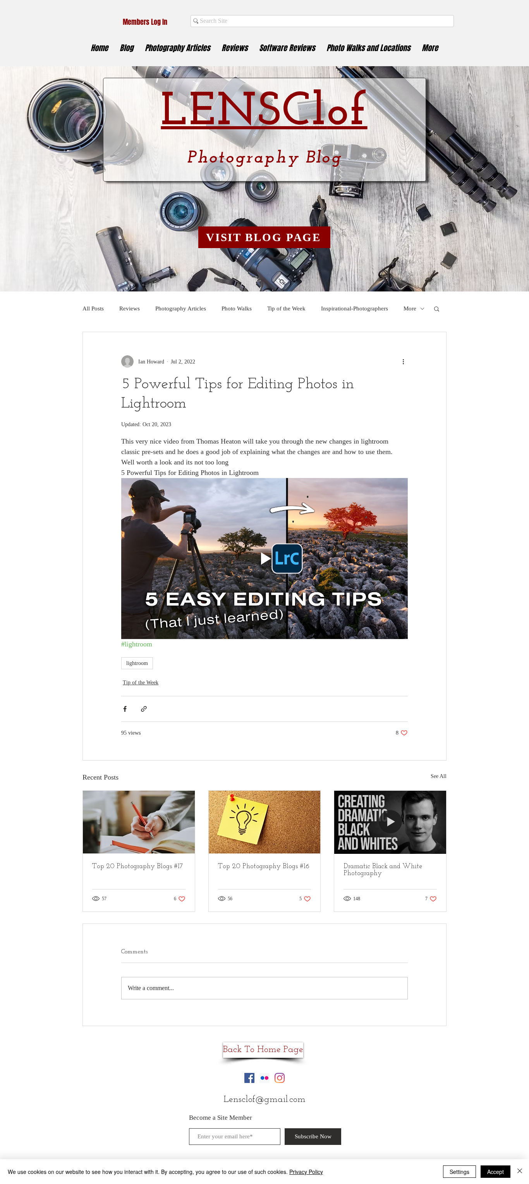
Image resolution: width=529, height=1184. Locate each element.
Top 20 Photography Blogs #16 (263, 866)
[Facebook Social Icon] (249, 1078)
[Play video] (264, 558)
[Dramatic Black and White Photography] (390, 822)
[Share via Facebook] (125, 709)
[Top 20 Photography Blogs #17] (139, 822)
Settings (459, 1171)
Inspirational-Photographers (354, 308)
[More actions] (403, 361)
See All (439, 776)
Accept (495, 1171)
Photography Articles (180, 308)
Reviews (129, 308)
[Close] (519, 1171)
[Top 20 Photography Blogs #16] (265, 822)
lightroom (137, 663)
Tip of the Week (286, 308)
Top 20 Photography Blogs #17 (137, 866)
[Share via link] (144, 709)
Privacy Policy (306, 1171)
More (410, 308)
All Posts (93, 308)
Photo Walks (237, 308)
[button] (436, 308)
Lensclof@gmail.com (264, 1099)
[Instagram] (280, 1078)
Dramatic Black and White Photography (383, 870)
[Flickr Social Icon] (264, 1078)
